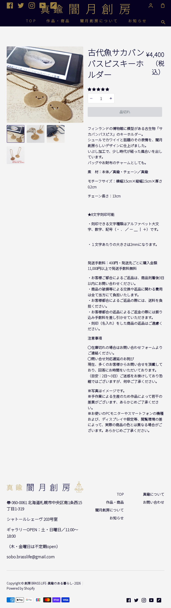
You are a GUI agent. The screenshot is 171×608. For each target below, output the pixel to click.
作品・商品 (58, 20)
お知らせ (137, 20)
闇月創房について (99, 20)
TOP (31, 20)
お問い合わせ (153, 502)
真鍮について (153, 494)
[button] (98, 89)
